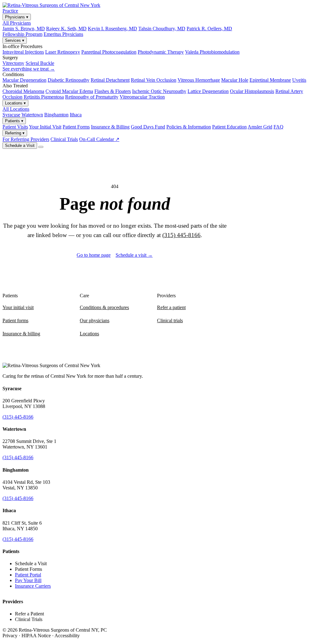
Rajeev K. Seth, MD (66, 28)
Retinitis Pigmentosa (44, 97)
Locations (89, 333)
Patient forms (15, 320)
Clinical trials (170, 320)
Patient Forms (76, 126)
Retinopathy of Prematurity (91, 97)
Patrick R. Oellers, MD (209, 28)
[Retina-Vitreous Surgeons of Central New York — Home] (51, 5)
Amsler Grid (260, 126)
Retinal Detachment (110, 80)
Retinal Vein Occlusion (153, 80)
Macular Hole (234, 80)
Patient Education (229, 126)
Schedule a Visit (20, 145)
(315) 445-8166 (181, 235)
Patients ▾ (14, 121)
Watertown (32, 114)
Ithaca (76, 114)
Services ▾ (14, 40)
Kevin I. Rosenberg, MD (112, 28)
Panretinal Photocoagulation (108, 52)
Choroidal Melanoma (23, 91)
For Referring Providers (25, 139)
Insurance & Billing (110, 126)
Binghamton (56, 114)
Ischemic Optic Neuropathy (159, 91)
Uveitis (299, 80)
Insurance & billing (21, 333)
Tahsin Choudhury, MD (161, 28)
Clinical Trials (64, 139)
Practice (10, 10)
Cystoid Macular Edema (69, 91)
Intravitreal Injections (23, 52)
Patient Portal (28, 574)
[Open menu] (40, 147)
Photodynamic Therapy (161, 52)
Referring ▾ (15, 133)
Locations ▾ (15, 103)
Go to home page (94, 255)
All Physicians (16, 23)
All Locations (15, 109)
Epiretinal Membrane (270, 80)
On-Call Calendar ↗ (99, 139)
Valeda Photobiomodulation (212, 52)
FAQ (278, 126)
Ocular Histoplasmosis (252, 91)
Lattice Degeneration (208, 91)
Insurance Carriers (33, 586)
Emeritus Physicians (63, 34)
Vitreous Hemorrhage (199, 80)
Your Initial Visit (45, 126)
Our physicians (94, 320)
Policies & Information (188, 126)
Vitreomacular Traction (142, 97)
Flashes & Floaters (112, 91)
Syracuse (11, 114)
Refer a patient (171, 307)
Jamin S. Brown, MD (23, 28)
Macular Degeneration (24, 80)
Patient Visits (15, 126)
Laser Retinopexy (62, 52)
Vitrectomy (13, 63)
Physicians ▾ (16, 17)
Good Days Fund (148, 126)
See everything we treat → (28, 68)
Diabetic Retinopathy (68, 80)
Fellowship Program (22, 34)
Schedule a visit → (134, 255)
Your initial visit (18, 307)
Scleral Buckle (40, 63)
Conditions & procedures (104, 307)
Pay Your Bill (28, 580)
